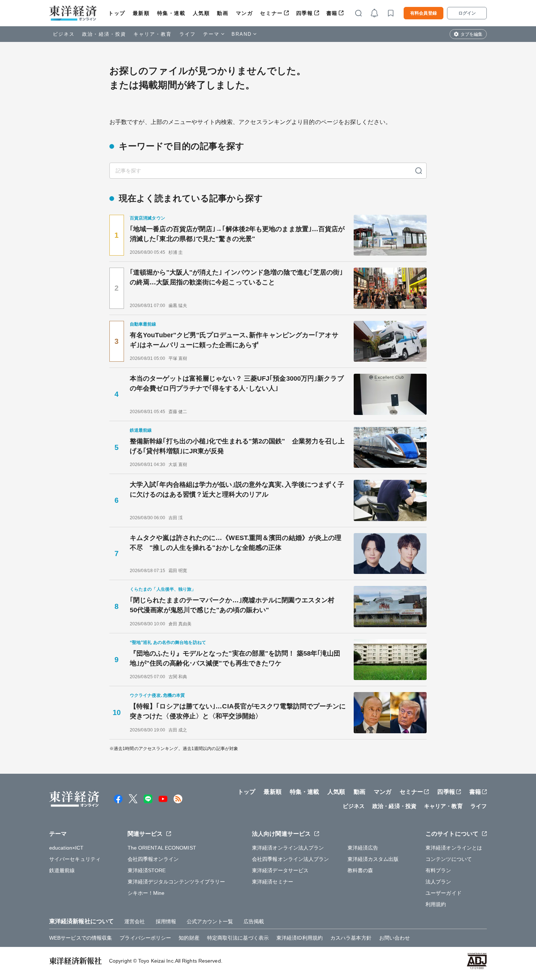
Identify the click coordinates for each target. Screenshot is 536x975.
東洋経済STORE (147, 870)
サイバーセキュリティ (75, 859)
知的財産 (189, 938)
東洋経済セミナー (272, 882)
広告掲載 (254, 921)
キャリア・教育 (152, 34)
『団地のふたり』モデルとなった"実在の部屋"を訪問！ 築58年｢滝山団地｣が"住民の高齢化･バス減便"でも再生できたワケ (235, 658)
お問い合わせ (394, 938)
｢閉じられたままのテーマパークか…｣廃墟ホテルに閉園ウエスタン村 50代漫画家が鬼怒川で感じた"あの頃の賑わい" (235, 605)
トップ (116, 13)
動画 (222, 13)
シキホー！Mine (146, 893)
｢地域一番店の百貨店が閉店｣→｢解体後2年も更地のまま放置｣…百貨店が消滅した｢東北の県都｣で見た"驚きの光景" (237, 233)
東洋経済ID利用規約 (299, 938)
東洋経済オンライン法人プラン (288, 848)
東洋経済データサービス (280, 870)
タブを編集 (471, 34)
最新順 (141, 13)
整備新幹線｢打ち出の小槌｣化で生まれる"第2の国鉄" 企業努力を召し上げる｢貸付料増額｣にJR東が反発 (237, 446)
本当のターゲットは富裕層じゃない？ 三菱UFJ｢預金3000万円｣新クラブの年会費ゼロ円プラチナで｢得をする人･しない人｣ (237, 383)
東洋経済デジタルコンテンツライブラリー (176, 882)
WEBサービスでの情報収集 (80, 938)
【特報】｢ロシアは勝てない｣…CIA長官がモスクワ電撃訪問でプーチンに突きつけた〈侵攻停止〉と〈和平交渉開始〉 (238, 711)
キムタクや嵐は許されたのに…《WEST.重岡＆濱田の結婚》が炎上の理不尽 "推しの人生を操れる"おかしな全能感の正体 (235, 542)
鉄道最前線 (62, 870)
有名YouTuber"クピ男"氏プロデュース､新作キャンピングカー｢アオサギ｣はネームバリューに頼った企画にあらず (234, 340)
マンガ (244, 13)
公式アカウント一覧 (210, 921)
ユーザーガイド (444, 893)
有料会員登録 (423, 13)
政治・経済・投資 (104, 34)
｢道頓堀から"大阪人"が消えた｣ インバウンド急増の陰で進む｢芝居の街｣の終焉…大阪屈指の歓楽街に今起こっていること (236, 277)
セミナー (271, 13)
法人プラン (438, 882)
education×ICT (66, 848)
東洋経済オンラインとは (454, 848)
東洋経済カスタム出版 (373, 859)
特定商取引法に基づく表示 (238, 938)
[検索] (419, 171)
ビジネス (64, 34)
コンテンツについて (449, 859)
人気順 (201, 13)
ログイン (467, 13)
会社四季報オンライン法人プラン (290, 859)
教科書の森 (360, 870)
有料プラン (438, 870)
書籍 (332, 13)
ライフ (187, 34)
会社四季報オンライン (153, 859)
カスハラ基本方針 (351, 938)
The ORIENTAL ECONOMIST (162, 848)
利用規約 (436, 904)
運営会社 (134, 921)
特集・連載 (171, 13)
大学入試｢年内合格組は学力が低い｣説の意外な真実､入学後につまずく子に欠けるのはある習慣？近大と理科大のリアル (237, 489)
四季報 (304, 13)
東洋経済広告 (362, 848)
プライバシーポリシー (145, 938)
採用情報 (166, 921)
